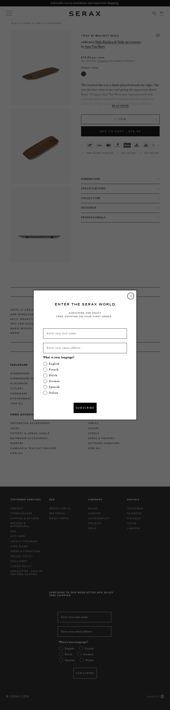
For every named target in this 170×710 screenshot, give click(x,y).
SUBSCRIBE (85, 408)
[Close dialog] (131, 296)
